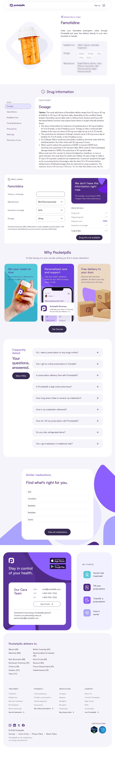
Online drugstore (40, 701)
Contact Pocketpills (92, 697)
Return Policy (51, 734)
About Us (88, 694)
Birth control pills (15, 709)
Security (12, 734)
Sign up (97, 5)
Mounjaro (62, 705)
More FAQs (21, 376)
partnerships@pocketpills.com (26, 618)
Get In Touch (45, 604)
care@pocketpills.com (51, 589)
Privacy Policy (37, 734)
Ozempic (62, 694)
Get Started (57, 329)
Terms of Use (23, 734)
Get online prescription (42, 708)
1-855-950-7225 (49, 593)
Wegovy (62, 697)
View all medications (57, 532)
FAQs (87, 705)
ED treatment (14, 705)
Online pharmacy (40, 694)
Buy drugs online (65, 712)
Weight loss (13, 697)
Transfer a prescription (42, 697)
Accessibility (89, 709)
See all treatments (15, 712)
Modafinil (62, 701)
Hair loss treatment (16, 701)
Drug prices (38, 705)
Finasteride (63, 709)
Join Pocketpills (90, 712)
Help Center (89, 701)
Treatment (12, 694)
